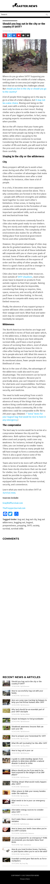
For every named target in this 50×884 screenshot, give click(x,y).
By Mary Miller (25, 714)
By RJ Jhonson (25, 686)
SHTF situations (25, 277)
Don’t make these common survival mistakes (26, 820)
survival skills (17, 528)
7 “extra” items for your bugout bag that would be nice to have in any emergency (24, 417)
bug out (21, 519)
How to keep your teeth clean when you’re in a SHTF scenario (29, 829)
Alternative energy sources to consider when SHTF (28, 811)
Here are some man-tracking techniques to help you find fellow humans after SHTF (29, 701)
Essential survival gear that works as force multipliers (29, 860)
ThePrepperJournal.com (14, 508)
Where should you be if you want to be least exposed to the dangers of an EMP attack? (28, 772)
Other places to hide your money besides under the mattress (29, 792)
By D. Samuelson (26, 845)
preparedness (9, 525)
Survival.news (9, 493)
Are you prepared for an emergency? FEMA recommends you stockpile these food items (29, 840)
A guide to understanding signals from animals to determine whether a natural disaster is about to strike (28, 761)
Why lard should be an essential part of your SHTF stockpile (28, 710)
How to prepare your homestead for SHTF (29, 736)
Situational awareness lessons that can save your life (27, 728)
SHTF (29, 525)
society (36, 525)
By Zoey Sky (24, 739)
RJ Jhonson (18, 31)
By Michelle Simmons (27, 833)
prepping (21, 525)
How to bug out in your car (22, 750)
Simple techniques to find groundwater (28, 719)
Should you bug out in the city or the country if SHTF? (27, 682)
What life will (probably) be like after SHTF (29, 743)
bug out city (31, 519)
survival (6, 528)
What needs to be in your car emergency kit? (28, 802)
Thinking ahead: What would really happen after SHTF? (29, 783)
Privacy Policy (25, 879)
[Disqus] (25, 574)
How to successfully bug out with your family (27, 692)
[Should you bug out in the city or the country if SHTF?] (25, 7)
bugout (29, 522)
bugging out (19, 522)
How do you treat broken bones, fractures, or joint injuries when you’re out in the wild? (29, 850)
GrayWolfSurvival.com (13, 503)
